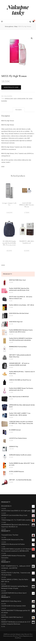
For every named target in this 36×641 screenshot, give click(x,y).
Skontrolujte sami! (11, 87)
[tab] (18, 110)
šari (27, 98)
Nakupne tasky (18, 9)
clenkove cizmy (9, 98)
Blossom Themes (18, 636)
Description (18, 110)
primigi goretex (21, 98)
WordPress (18, 638)
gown (15, 98)
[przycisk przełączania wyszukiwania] (30, 22)
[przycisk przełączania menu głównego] (2, 21)
